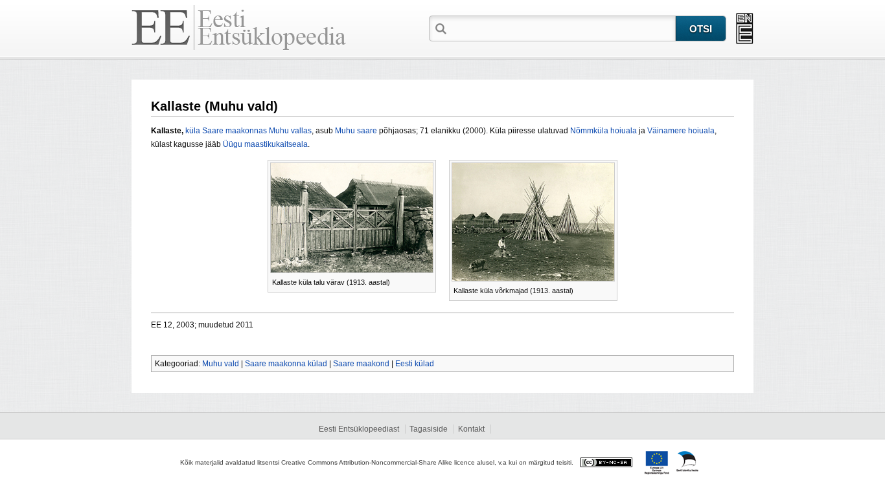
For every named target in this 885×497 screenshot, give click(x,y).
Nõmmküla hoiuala (603, 130)
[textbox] (562, 28)
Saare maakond (361, 363)
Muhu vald (220, 363)
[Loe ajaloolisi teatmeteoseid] (744, 28)
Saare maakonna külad (286, 363)
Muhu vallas (290, 130)
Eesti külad (414, 363)
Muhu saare (356, 130)
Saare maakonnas (234, 130)
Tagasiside (428, 429)
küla (192, 130)
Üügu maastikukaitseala (265, 144)
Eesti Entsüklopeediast (359, 429)
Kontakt (471, 429)
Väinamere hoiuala (681, 130)
